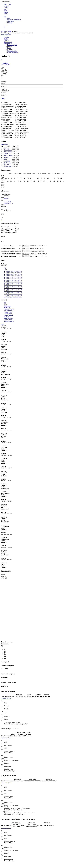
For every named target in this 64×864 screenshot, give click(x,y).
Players (6, 12)
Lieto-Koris (7, 161)
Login (5, 24)
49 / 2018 (13, 282)
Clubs (5, 9)
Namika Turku (7, 163)
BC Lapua (6, 164)
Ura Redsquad (7, 166)
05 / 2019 (13, 288)
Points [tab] (9, 48)
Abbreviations (11, 21)
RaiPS (5, 159)
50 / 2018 (13, 283)
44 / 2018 (13, 274)
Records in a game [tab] (12, 45)
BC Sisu (6, 157)
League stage (7, 34)
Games (6, 7)
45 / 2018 (13, 275)
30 (5, 655)
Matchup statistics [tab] (12, 51)
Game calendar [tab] (8, 42)
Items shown (4, 644)
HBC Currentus (8, 155)
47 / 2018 (13, 279)
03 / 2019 (13, 286)
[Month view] (1, 578)
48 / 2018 (13, 280)
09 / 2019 (13, 291)
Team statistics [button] (8, 43)
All (5, 268)
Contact (9, 22)
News (8, 18)
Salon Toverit (7, 153)
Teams (5, 10)
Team (2, 34)
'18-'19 (24, 245)
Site (5, 16)
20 (5, 653)
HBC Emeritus (8, 151)
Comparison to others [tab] (13, 52)
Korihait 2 (6, 148)
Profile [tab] (6, 39)
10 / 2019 (13, 292)
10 (5, 651)
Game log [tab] (6, 40)
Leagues (6, 6)
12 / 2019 (13, 295)
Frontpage (3, 31)
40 (5, 657)
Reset (2, 324)
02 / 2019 (13, 285)
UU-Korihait (8, 202)
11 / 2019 (13, 294)
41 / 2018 (13, 271)
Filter (2, 263)
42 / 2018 (13, 272)
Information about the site (14, 19)
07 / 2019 (13, 289)
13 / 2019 (13, 297)
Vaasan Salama (8, 150)
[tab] (32, 334)
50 (5, 658)
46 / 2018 (13, 277)
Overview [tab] (6, 37)
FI (4, 27)
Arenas (6, 13)
